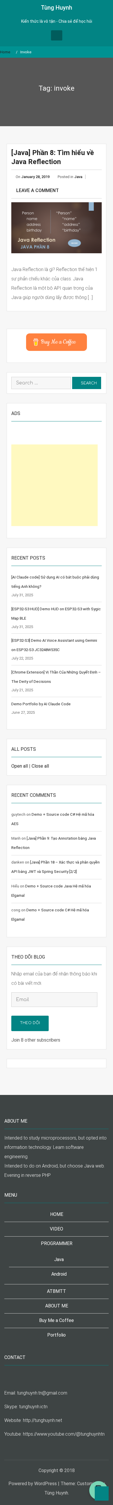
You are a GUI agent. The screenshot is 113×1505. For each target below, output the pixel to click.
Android (59, 1274)
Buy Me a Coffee (56, 1320)
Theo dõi (30, 1023)
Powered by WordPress (32, 1483)
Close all (40, 766)
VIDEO (56, 1229)
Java (78, 177)
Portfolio (56, 1335)
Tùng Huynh (56, 7)
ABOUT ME (56, 1306)
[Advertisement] (54, 485)
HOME (56, 1214)
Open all (19, 766)
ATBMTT (56, 1291)
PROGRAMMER (56, 1243)
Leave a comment (37, 190)
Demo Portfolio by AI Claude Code (41, 704)
